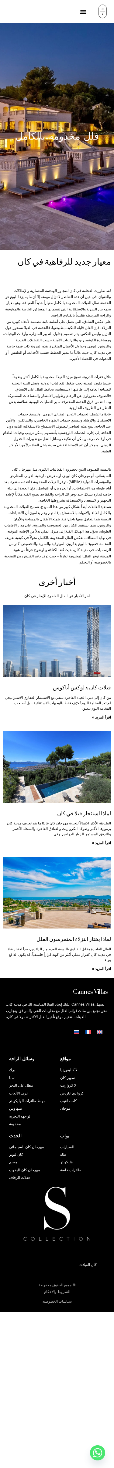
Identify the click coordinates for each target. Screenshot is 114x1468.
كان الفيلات (97, 1264)
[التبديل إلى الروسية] (76, 1032)
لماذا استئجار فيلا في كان (84, 814)
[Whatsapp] (97, 1452)
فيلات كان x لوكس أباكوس (82, 688)
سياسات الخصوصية (57, 1301)
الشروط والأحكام (57, 1291)
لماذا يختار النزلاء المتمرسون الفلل (73, 939)
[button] (83, 11)
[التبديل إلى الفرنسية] (88, 1032)
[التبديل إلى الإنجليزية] (99, 1032)
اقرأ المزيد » (101, 717)
